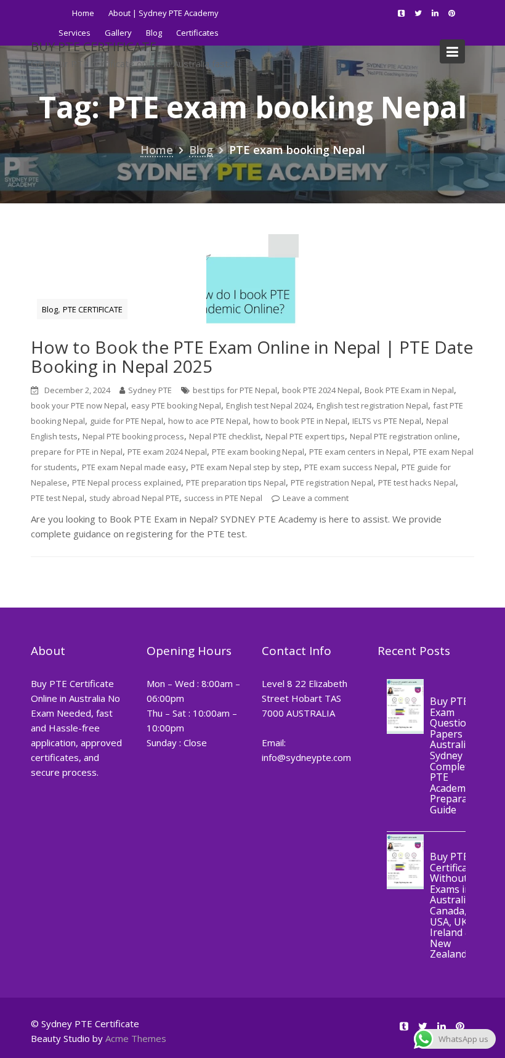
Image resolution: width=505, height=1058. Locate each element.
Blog (50, 309)
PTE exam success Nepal (350, 467)
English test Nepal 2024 (269, 405)
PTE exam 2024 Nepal (167, 451)
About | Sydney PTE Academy (163, 12)
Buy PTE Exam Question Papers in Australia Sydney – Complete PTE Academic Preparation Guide (458, 755)
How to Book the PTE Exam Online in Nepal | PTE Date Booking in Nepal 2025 (252, 356)
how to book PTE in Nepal (300, 420)
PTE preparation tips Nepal (236, 482)
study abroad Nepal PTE (134, 497)
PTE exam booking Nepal (258, 451)
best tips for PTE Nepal (235, 390)
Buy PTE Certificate (93, 46)
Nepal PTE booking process (133, 436)
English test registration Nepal (372, 405)
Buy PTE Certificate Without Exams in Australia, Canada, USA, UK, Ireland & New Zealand (453, 905)
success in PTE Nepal (223, 497)
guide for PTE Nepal (126, 420)
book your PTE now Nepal (78, 405)
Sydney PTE (150, 390)
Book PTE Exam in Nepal (409, 390)
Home (83, 12)
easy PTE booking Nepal (176, 405)
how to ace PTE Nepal (208, 420)
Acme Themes (135, 1038)
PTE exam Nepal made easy (134, 467)
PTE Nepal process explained (126, 482)
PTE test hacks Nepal (417, 482)
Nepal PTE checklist (225, 436)
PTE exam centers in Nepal (358, 451)
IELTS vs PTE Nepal (386, 420)
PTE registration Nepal (332, 482)
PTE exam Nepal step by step (245, 467)
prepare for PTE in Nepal (77, 451)
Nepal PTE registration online (404, 436)
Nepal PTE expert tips (305, 436)
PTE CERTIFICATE (93, 309)
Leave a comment (316, 497)
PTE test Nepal (57, 497)
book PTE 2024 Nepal (321, 390)
